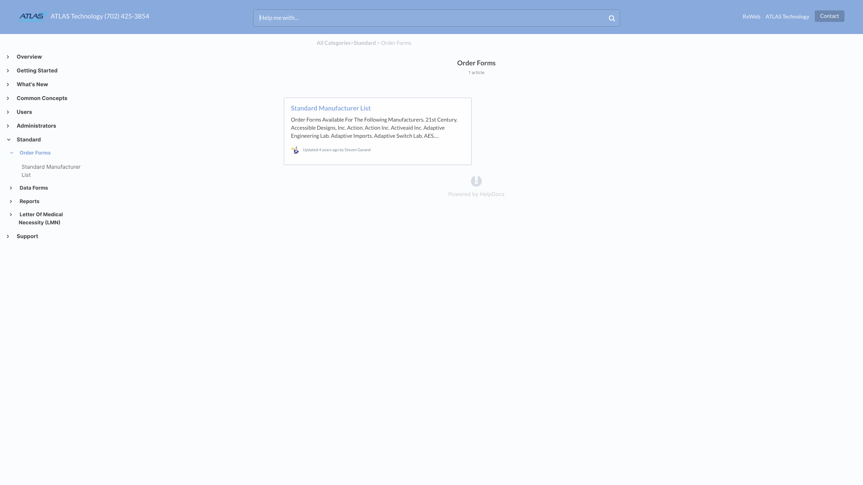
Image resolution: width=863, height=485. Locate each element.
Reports (29, 201)
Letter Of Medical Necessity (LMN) (41, 218)
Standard (28, 139)
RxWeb (751, 16)
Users (24, 111)
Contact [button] (829, 16)
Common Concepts (41, 98)
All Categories (334, 43)
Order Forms (35, 153)
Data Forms (33, 188)
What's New (32, 84)
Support (27, 236)
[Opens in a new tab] (476, 180)
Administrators (36, 125)
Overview (29, 56)
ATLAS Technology (787, 16)
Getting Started (37, 70)
